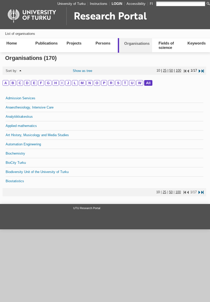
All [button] (148, 83)
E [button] (34, 83)
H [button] (55, 83)
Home (11, 43)
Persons (103, 43)
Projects (74, 43)
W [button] (139, 83)
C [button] (20, 83)
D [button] (27, 83)
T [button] (125, 83)
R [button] (111, 83)
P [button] (104, 83)
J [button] (68, 83)
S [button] (118, 83)
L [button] (75, 83)
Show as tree (82, 71)
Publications (46, 43)
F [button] (41, 83)
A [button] (5, 83)
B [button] (13, 83)
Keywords (196, 43)
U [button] (132, 83)
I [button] (61, 83)
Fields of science (166, 45)
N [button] (89, 83)
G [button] (48, 83)
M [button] (82, 83)
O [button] (97, 83)
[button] (20, 71)
